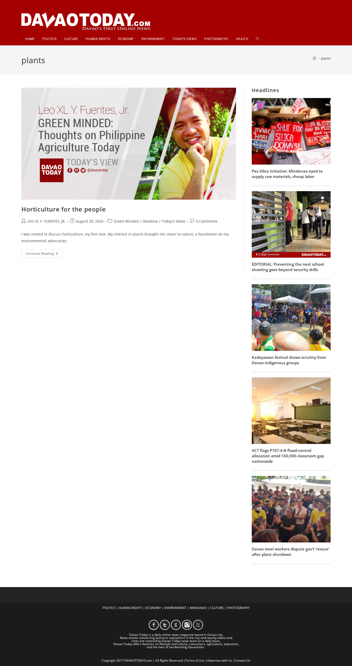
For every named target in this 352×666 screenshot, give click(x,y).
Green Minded (126, 221)
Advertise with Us (219, 660)
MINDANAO (198, 608)
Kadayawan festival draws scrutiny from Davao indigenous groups (289, 360)
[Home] (314, 58)
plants (326, 58)
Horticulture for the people (63, 209)
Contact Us (242, 660)
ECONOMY (153, 608)
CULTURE (217, 608)
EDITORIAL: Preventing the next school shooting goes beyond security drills (288, 267)
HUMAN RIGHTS (130, 608)
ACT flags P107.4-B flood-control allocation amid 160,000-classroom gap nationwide (288, 456)
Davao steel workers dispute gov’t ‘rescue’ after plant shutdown (290, 551)
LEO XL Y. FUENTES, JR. (46, 221)
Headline (150, 221)
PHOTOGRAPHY (238, 608)
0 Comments (206, 221)
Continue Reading (44, 254)
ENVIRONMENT (175, 608)
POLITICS (109, 608)
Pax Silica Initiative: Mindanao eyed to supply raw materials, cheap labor (287, 173)
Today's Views (174, 221)
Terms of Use (195, 660)
